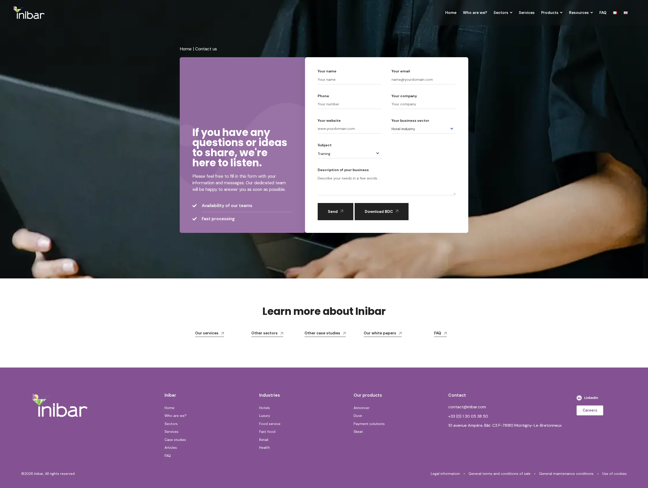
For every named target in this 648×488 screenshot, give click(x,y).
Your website (329, 120)
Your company (404, 96)
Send (333, 211)
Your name (327, 71)
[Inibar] (29, 12)
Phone (323, 96)
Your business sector (410, 120)
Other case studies (322, 333)
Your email (401, 71)
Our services (206, 333)
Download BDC (379, 211)
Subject (325, 145)
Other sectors (264, 333)
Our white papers (380, 333)
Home (186, 49)
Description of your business (343, 170)
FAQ (437, 333)
